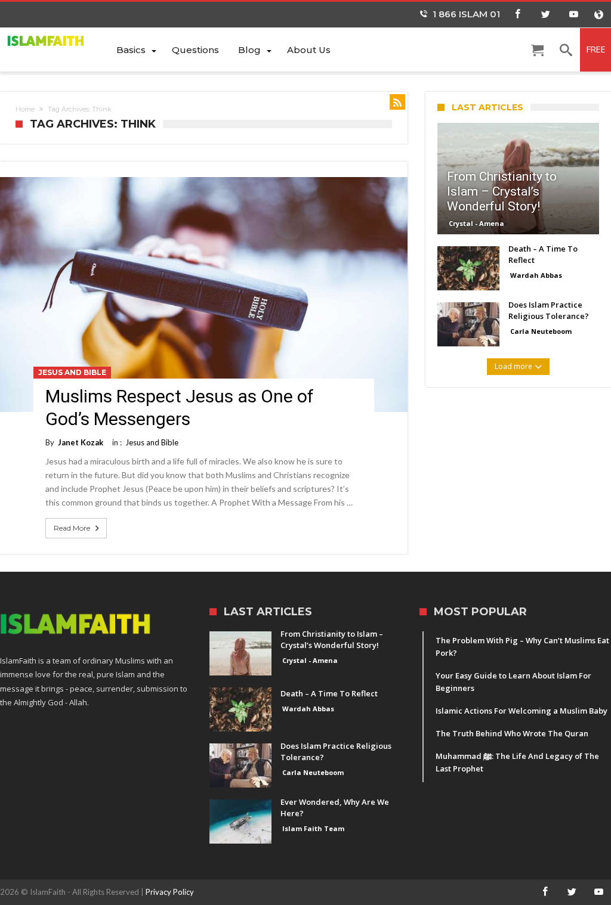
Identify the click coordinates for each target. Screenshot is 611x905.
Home (25, 109)
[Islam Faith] (53, 40)
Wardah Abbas (536, 275)
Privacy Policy (170, 892)
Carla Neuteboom (541, 331)
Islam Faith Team (313, 828)
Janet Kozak (80, 442)
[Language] (598, 14)
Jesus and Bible (72, 372)
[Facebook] (517, 14)
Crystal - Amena (476, 223)
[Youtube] (573, 14)
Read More (72, 527)
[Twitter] (545, 14)
